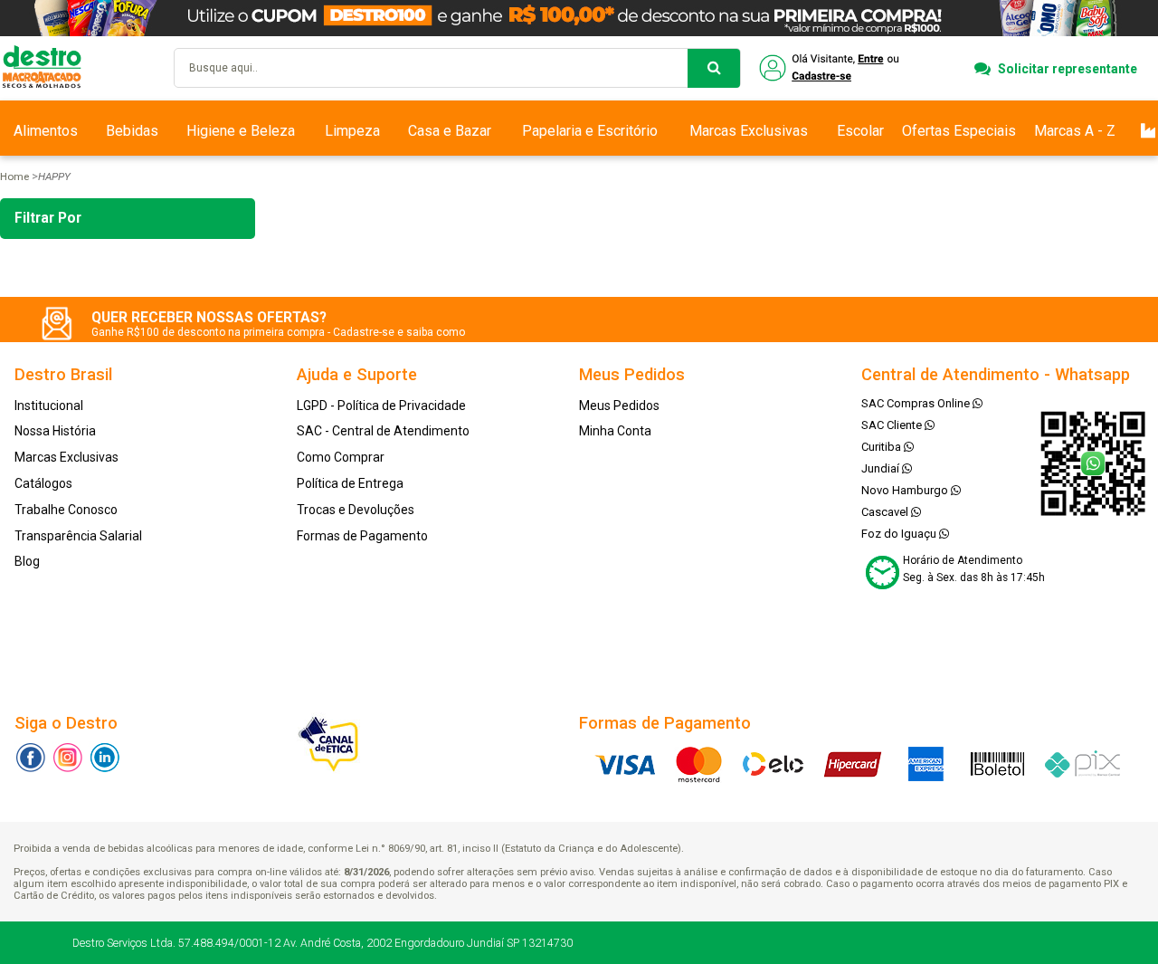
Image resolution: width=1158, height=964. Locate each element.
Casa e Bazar (449, 130)
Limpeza (352, 130)
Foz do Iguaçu (900, 533)
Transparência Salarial (78, 536)
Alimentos (46, 130)
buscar (714, 68)
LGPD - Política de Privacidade (381, 405)
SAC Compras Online (917, 403)
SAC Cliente (893, 425)
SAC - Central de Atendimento (383, 431)
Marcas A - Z (1074, 130)
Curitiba (882, 446)
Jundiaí (881, 468)
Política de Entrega (350, 483)
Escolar (860, 130)
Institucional (48, 405)
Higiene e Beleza (240, 130)
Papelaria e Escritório (590, 130)
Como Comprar (340, 457)
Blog (27, 561)
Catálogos (43, 483)
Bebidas (132, 130)
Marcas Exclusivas (748, 130)
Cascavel (886, 512)
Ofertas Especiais (959, 130)
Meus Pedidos (619, 405)
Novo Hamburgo (906, 490)
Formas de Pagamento (362, 536)
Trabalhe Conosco (66, 509)
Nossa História (55, 431)
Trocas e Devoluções (355, 509)
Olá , (831, 68)
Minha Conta (615, 431)
